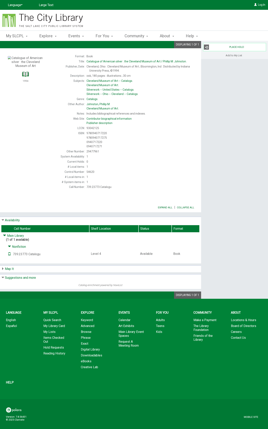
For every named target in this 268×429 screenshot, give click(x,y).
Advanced (87, 326)
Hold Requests (53, 347)
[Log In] (255, 4)
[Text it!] (9, 254)
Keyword (87, 320)
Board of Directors (243, 326)
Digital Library (90, 349)
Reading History (54, 353)
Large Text (46, 5)
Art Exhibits (126, 326)
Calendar (124, 320)
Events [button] (74, 36)
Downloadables (91, 355)
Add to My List (234, 55)
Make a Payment (204, 320)
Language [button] (13, 312)
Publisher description (99, 123)
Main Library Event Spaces (131, 334)
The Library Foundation (201, 328)
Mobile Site (251, 416)
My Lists (49, 332)
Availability (12, 220)
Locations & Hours (243, 320)
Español (11, 326)
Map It (9, 269)
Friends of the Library (203, 338)
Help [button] (190, 36)
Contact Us (238, 338)
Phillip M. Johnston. (137, 61)
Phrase (86, 338)
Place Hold (236, 47)
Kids (159, 332)
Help (10, 382)
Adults (160, 320)
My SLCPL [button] (15, 36)
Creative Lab (89, 367)
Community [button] (135, 36)
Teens (160, 326)
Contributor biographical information (109, 118)
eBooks (86, 361)
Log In (261, 4)
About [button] (165, 36)
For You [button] (103, 36)
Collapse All (185, 207)
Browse (86, 332)
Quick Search (52, 320)
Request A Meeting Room (129, 343)
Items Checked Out (53, 339)
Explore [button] (46, 36)
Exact (84, 343)
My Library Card (54, 326)
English (11, 320)
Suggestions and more (20, 278)
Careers (236, 332)
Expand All (165, 207)
